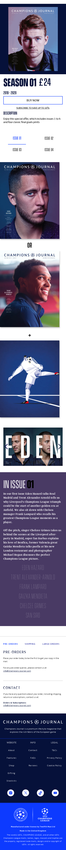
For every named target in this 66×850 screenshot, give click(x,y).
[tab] (17, 139)
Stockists (12, 781)
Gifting (11, 773)
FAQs (33, 758)
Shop (11, 765)
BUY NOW (33, 100)
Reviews (33, 765)
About (11, 750)
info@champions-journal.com (17, 671)
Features (11, 758)
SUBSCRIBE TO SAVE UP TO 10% (33, 107)
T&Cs (54, 750)
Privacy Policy (54, 758)
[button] (6, 447)
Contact (33, 750)
